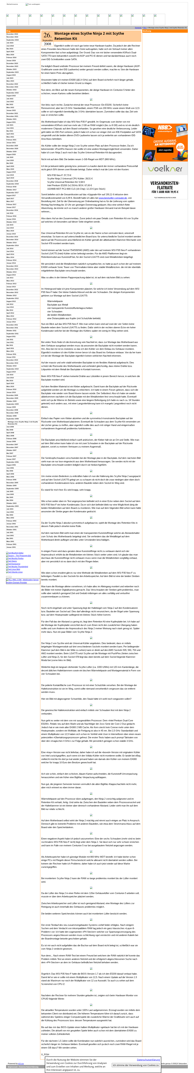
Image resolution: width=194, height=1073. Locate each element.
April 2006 (10, 474)
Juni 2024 (10, 46)
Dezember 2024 (12, 34)
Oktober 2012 (12, 295)
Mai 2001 (10, 538)
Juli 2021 (10, 125)
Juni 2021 (10, 128)
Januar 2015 (11, 234)
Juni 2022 (10, 101)
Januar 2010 (11, 392)
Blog (145, 27)
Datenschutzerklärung (28, 1067)
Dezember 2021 (12, 113)
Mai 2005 (10, 497)
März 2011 (10, 351)
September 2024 (13, 40)
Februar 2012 (11, 319)
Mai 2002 (10, 515)
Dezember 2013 (12, 266)
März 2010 (10, 386)
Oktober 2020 (12, 151)
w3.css (21, 1064)
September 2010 (13, 369)
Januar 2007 (11, 459)
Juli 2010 (10, 374)
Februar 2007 (11, 456)
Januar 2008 (11, 441)
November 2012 (12, 292)
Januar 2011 (11, 357)
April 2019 (10, 178)
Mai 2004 (10, 500)
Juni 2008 (10, 427)
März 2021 (10, 137)
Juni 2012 (10, 307)
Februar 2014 (11, 260)
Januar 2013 (11, 286)
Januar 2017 (11, 207)
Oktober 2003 (12, 503)
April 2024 (10, 51)
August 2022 (11, 95)
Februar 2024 (11, 57)
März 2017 (10, 201)
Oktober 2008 (12, 416)
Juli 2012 (10, 304)
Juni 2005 (10, 494)
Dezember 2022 (12, 84)
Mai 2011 (10, 345)
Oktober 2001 (12, 529)
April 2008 (10, 433)
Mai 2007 (10, 453)
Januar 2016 (11, 219)
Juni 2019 (10, 175)
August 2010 (11, 372)
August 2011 (11, 336)
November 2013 (12, 269)
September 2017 (13, 192)
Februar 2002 (11, 521)
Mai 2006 (10, 471)
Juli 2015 (10, 225)
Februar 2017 (11, 204)
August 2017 (11, 195)
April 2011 (10, 348)
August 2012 (11, 301)
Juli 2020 (10, 157)
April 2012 (10, 313)
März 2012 (10, 316)
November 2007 (12, 447)
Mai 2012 (10, 310)
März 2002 (10, 518)
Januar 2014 (11, 263)
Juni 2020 (10, 160)
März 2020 (10, 169)
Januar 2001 (11, 547)
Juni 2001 (10, 535)
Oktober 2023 (12, 69)
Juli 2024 (10, 43)
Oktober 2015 (12, 222)
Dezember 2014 (12, 237)
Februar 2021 (11, 140)
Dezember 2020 (12, 145)
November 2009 (12, 398)
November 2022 (12, 87)
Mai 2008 (10, 430)
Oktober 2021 (12, 119)
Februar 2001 (11, 544)
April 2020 (10, 166)
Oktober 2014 (12, 242)
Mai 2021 (10, 131)
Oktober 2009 (12, 401)
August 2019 (11, 172)
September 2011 (12, 333)
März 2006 (10, 477)
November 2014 (12, 239)
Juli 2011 (10, 339)
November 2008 (12, 413)
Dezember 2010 (12, 360)
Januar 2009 (11, 407)
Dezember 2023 (12, 63)
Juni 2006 (10, 468)
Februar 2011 (11, 354)
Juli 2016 (10, 213)
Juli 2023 (10, 78)
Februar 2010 (11, 389)
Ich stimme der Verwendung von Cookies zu (136, 1065)
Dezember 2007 (12, 444)
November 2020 (12, 148)
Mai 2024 (10, 49)
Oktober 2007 (12, 450)
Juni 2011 (10, 342)
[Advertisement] (165, 78)
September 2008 (13, 419)
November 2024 (12, 37)
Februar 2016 (11, 216)
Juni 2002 (10, 512)
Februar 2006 (11, 479)
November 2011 (12, 328)
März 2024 (10, 54)
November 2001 (12, 527)
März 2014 (10, 257)
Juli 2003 (10, 509)
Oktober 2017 (12, 190)
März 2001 (10, 541)
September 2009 (13, 404)
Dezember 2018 (12, 181)
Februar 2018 (11, 187)
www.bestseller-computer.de (113, 198)
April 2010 (10, 383)
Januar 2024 (11, 60)
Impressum (13, 1067)
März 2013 (10, 281)
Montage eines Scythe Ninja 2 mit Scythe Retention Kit (23, 423)
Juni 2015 (10, 228)
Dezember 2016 (12, 210)
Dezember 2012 (12, 289)
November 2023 (12, 66)
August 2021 (11, 122)
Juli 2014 (10, 248)
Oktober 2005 (12, 485)
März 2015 (10, 231)
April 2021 (10, 134)
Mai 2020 (10, 163)
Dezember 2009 (12, 395)
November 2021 (12, 116)
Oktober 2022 (12, 90)
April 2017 (10, 198)
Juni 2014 (10, 251)
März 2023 (10, 81)
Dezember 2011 (12, 325)
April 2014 (10, 254)
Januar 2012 (11, 322)
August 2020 (11, 154)
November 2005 (12, 482)
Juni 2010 (10, 378)
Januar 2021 (11, 142)
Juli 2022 (10, 99)
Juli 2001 (10, 532)
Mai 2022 (10, 104)
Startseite (138, 27)
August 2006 (11, 465)
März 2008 (10, 436)
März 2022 (10, 107)
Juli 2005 (10, 491)
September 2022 (13, 93)
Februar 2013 (11, 283)
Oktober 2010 (12, 366)
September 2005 (13, 488)
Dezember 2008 (12, 410)
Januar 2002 (11, 524)
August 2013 (11, 275)
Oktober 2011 (11, 330)
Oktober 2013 (12, 272)
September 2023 (13, 72)
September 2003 (13, 506)
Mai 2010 (10, 380)
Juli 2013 (10, 278)
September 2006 (13, 462)
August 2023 (11, 75)
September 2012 (13, 298)
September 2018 (13, 184)
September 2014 (13, 245)
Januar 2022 (11, 110)
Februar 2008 (11, 438)
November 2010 (12, 363)
